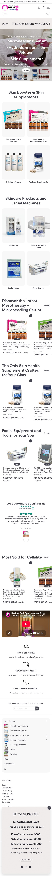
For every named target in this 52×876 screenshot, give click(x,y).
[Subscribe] (37, 708)
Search (4, 785)
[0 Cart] (43, 7)
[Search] (47, 14)
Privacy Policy (7, 791)
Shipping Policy (7, 794)
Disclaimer (6, 796)
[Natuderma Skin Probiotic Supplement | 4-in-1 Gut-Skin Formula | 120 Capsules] (17, 400)
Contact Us (6, 802)
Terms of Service (8, 799)
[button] (24, 540)
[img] (26, 506)
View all (47, 305)
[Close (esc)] (49, 808)
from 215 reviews (24, 508)
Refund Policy (7, 788)
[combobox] (26, 14)
